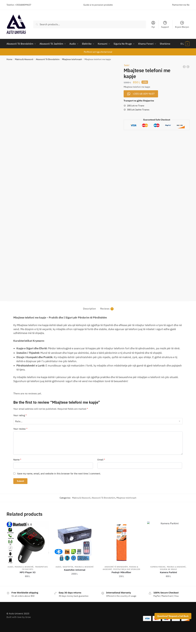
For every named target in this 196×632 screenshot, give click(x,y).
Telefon (10, 4)
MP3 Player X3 (27, 572)
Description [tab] (89, 308)
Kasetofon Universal (74, 569)
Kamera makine (157, 567)
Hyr (153, 27)
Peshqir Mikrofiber (121, 572)
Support (165, 27)
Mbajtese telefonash (72, 59)
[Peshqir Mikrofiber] (121, 542)
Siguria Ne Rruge (168, 569)
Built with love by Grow (19, 617)
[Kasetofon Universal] (74, 542)
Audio (10, 567)
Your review (20, 428)
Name (17, 459)
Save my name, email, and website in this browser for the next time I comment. (59, 473)
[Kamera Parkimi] (168, 542)
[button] (141, 93)
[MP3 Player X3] (28, 542)
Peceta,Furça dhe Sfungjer (126, 569)
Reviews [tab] (105, 308)
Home (9, 59)
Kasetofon (68, 567)
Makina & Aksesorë (24, 59)
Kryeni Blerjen (182, 27)
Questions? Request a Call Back (173, 616)
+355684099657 (23, 4)
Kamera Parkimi (168, 572)
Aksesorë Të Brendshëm (47, 59)
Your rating (20, 415)
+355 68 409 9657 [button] (30, 582)
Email (101, 459)
